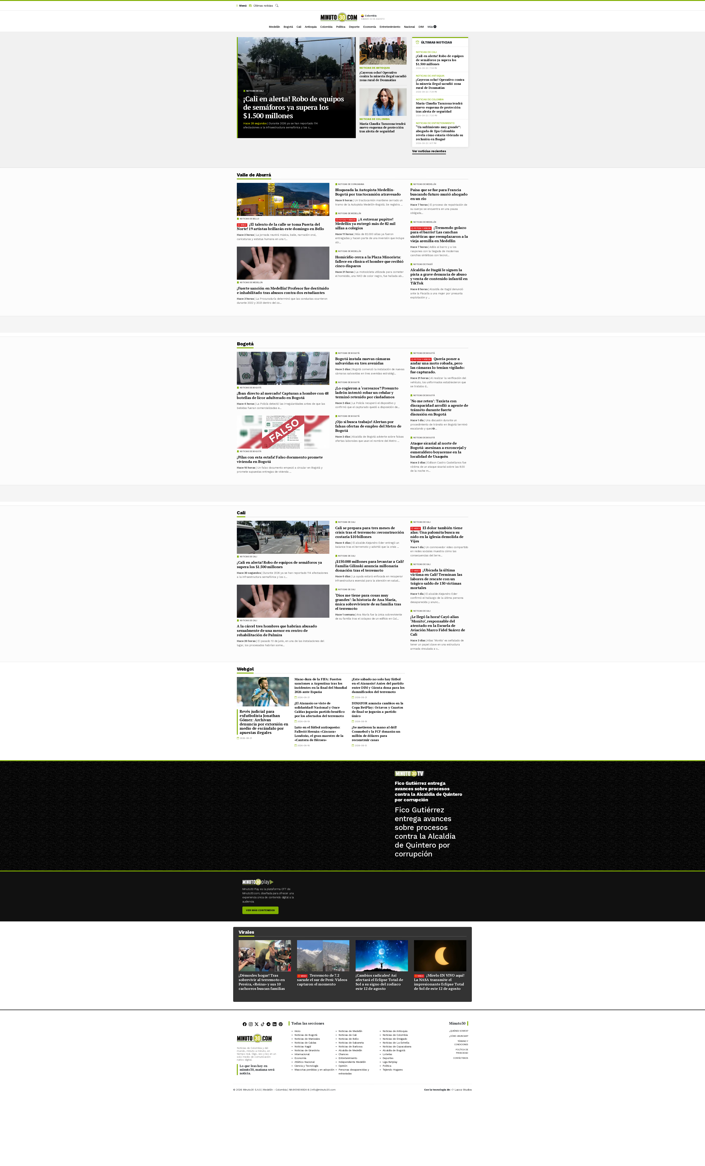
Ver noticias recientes (429, 151)
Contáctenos (460, 1058)
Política (340, 26)
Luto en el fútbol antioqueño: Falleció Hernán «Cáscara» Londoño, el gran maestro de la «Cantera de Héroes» (319, 733)
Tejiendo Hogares (393, 1069)
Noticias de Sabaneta (351, 1042)
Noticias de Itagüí (423, 264)
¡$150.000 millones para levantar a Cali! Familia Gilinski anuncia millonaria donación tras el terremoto (369, 566)
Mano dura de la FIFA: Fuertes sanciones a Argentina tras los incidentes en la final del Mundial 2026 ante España (320, 685)
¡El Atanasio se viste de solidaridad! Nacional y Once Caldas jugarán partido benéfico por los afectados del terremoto (319, 709)
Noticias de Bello (249, 219)
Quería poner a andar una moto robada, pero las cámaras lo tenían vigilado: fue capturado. (437, 365)
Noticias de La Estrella (396, 1042)
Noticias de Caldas (305, 1042)
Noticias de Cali (254, 91)
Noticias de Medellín (424, 184)
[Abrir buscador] (276, 5)
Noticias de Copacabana (351, 184)
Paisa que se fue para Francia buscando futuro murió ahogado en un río (438, 194)
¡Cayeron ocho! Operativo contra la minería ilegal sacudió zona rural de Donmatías (382, 76)
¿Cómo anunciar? (458, 1036)
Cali (299, 26)
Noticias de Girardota (306, 1050)
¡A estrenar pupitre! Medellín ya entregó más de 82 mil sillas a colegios (365, 223)
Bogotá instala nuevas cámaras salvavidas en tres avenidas (362, 361)
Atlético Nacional (304, 1061)
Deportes (388, 1058)
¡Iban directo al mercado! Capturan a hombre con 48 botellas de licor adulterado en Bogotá (282, 395)
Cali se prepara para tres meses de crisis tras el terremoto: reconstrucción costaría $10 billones (369, 532)
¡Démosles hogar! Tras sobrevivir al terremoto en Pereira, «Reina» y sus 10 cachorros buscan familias (262, 982)
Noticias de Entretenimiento (435, 123)
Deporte (354, 26)
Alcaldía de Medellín (350, 1050)
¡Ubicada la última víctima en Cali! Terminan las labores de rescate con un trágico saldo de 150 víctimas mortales (436, 578)
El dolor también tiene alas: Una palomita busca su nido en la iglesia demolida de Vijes (436, 534)
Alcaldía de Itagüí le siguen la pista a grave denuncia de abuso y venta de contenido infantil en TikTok (438, 276)
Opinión (343, 1065)
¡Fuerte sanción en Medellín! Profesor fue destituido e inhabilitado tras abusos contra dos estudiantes (283, 290)
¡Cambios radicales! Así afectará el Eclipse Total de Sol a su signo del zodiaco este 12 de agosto (379, 982)
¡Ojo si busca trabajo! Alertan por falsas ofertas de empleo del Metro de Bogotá (368, 426)
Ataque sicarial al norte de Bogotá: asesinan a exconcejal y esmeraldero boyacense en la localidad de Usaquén (438, 450)
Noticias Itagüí (302, 1046)
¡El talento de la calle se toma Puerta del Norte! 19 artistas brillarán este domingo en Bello (280, 226)
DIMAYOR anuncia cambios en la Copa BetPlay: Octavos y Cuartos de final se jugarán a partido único (377, 709)
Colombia (326, 26)
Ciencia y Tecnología (306, 1065)
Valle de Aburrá (254, 175)
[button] (241, 6)
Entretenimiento (389, 26)
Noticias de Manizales (307, 1038)
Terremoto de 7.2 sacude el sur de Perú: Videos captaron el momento (322, 980)
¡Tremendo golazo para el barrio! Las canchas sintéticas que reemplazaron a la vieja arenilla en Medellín (439, 234)
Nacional (409, 26)
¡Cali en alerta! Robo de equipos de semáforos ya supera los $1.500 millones (293, 107)
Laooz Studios (463, 1089)
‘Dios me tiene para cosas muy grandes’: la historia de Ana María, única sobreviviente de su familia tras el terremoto (368, 602)
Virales (246, 932)
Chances (343, 1054)
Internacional (302, 1054)
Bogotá (288, 26)
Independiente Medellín (352, 1061)
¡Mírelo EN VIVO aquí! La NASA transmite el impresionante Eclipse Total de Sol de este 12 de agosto (439, 982)
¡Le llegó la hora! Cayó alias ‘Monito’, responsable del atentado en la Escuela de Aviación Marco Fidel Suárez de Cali (437, 625)
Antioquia (311, 26)
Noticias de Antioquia (374, 67)
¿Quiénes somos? (458, 1031)
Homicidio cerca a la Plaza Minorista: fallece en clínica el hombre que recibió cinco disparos (369, 261)
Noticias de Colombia (374, 119)
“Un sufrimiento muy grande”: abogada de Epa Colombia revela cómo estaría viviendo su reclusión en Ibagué (439, 133)
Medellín (274, 26)
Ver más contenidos (260, 910)
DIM (421, 26)
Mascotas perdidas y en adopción (314, 1069)
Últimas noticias (262, 5)
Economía (369, 26)
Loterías (387, 1054)
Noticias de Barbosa (350, 1046)
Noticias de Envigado (395, 1038)
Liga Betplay (390, 1061)
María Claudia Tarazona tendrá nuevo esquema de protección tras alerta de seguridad (382, 127)
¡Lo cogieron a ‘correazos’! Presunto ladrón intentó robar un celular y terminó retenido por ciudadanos (366, 392)
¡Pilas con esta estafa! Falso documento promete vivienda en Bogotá (280, 459)
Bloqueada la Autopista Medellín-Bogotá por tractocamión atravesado (368, 192)
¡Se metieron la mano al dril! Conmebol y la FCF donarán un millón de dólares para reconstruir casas (376, 733)
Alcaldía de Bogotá (394, 1050)
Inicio (297, 1031)
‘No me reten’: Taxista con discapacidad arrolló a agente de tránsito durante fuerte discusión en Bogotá (439, 407)
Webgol (245, 669)
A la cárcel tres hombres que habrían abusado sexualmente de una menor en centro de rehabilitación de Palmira (277, 630)
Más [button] (430, 26)
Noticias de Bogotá (424, 353)
